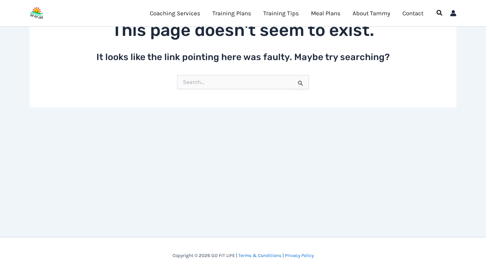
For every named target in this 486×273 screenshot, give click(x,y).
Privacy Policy (299, 255)
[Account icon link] (453, 13)
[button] (440, 13)
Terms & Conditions (259, 255)
